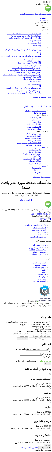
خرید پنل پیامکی (44, 447)
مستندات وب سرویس (32, 59)
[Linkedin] (41, 219)
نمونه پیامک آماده (39, 267)
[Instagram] (45, 219)
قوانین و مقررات (34, 84)
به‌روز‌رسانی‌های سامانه (32, 79)
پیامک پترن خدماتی (38, 254)
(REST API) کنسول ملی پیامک (29, 63)
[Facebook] (50, 219)
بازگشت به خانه (26, 200)
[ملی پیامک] (48, 207)
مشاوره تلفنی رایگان (29, 447)
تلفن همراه (46, 357)
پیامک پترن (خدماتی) (33, 65)
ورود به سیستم (39, 97)
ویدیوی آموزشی (40, 265)
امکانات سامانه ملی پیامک (35, 225)
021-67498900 (36, 214)
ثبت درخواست (22, 339)
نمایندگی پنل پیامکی (38, 237)
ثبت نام (48, 97)
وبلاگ (44, 270)
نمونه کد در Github (34, 61)
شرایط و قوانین (44, 361)
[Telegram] (49, 218)
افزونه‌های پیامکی (34, 40)
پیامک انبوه (42, 234)
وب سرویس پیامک (38, 245)
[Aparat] (47, 219)
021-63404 (47, 214)
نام (49, 351)
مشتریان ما (41, 274)
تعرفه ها (43, 20)
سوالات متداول (35, 81)
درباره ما (42, 276)
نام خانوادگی (46, 354)
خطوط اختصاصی (39, 230)
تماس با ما (42, 279)
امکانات (43, 18)
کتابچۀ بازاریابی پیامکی (32, 77)
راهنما (43, 272)
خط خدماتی (36, 45)
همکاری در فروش (34, 43)
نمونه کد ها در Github (38, 250)
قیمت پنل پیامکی (39, 228)
